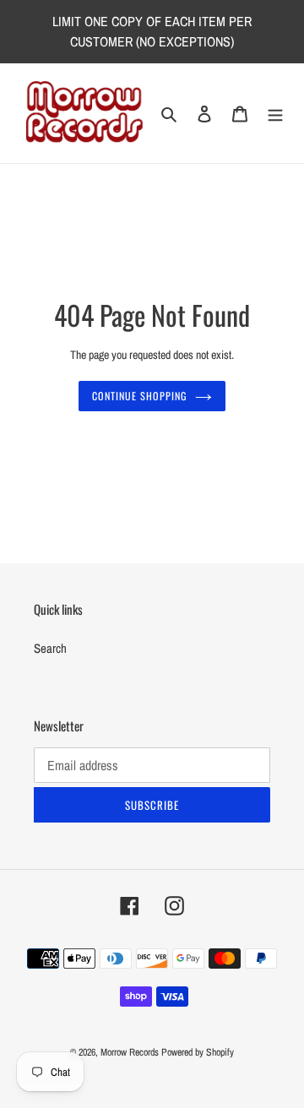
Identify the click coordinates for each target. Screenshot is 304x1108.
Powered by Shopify (197, 1052)
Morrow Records (129, 1052)
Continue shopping (139, 396)
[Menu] (275, 113)
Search (50, 648)
